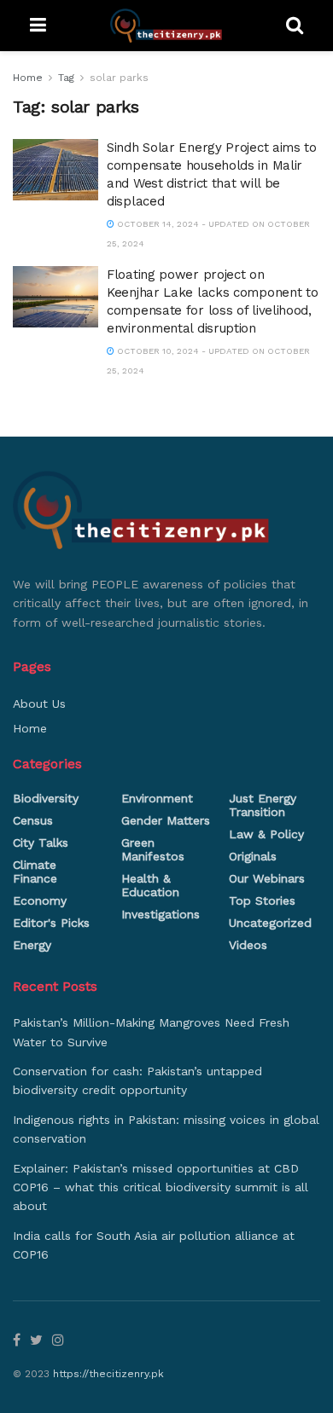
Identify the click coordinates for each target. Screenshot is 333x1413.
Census (33, 820)
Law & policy (266, 834)
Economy (40, 900)
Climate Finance (35, 871)
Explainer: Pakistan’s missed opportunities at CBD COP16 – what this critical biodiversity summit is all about (160, 1187)
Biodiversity (46, 798)
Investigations (160, 914)
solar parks (119, 78)
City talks (40, 842)
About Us (39, 703)
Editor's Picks (51, 922)
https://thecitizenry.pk (108, 1374)
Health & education (150, 885)
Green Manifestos (152, 849)
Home (28, 78)
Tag (66, 78)
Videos (248, 945)
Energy (32, 945)
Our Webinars (267, 878)
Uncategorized (270, 922)
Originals (253, 856)
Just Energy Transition (262, 805)
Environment (157, 798)
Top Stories (262, 900)
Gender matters (165, 820)
